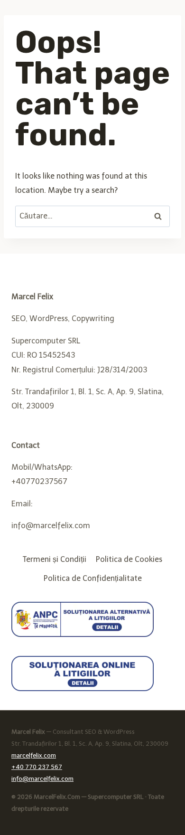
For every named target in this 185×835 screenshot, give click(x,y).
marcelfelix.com (33, 755)
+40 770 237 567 (36, 766)
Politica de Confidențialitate (93, 578)
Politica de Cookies (129, 559)
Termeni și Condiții (54, 559)
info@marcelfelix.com (42, 778)
